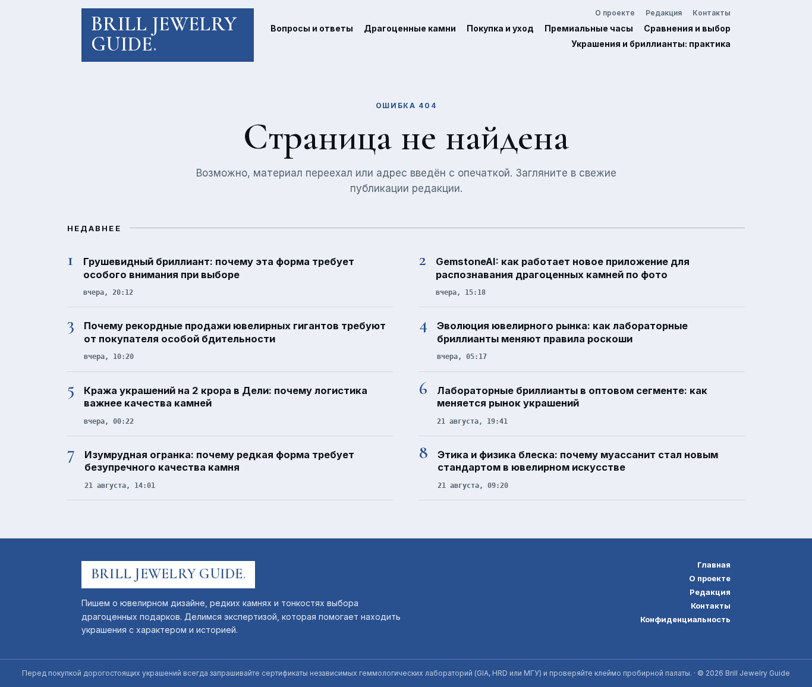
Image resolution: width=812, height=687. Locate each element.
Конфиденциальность (685, 619)
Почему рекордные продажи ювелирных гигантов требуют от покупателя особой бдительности (235, 332)
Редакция (664, 13)
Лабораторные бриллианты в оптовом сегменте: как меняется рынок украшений (572, 397)
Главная (714, 565)
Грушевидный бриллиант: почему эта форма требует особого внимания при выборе (218, 268)
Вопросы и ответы (311, 28)
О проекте (615, 13)
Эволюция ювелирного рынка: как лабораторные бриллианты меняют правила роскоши (562, 332)
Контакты (712, 13)
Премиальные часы (589, 28)
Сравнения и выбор (687, 28)
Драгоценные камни (410, 28)
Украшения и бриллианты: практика (651, 44)
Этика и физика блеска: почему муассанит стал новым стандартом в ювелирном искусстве (578, 461)
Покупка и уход (500, 28)
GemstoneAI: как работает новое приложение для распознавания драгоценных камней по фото (563, 268)
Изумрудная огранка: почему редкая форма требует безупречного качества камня (219, 461)
